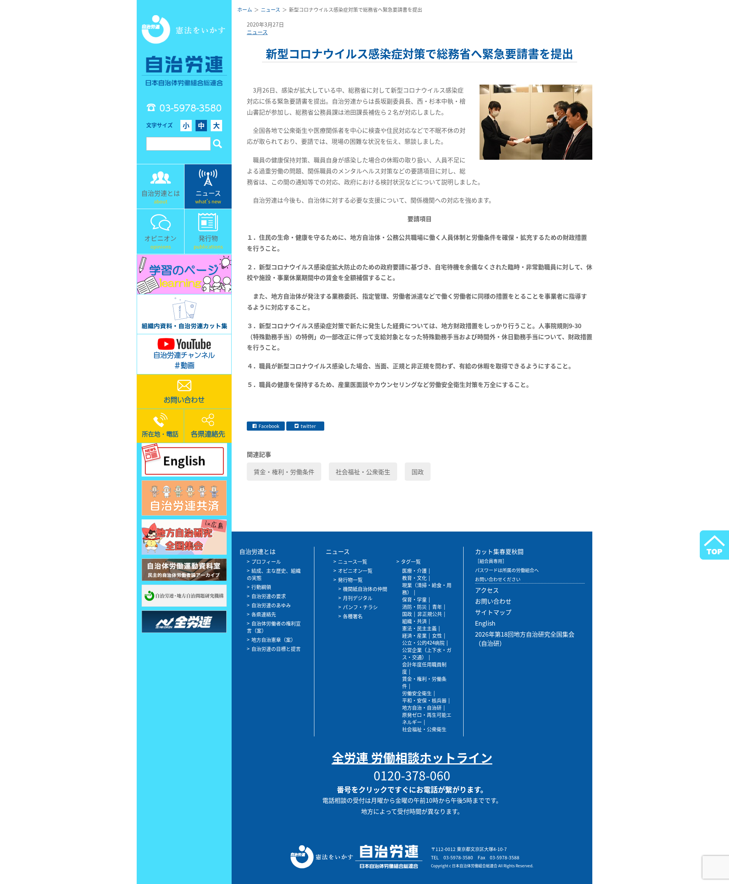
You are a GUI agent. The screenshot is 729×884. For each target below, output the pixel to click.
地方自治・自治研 (422, 707)
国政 (418, 471)
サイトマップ (493, 612)
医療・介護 (414, 570)
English (485, 623)
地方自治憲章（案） (273, 639)
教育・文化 (414, 577)
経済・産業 (414, 635)
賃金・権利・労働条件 (284, 471)
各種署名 (353, 616)
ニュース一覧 (352, 561)
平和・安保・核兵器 (424, 700)
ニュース (257, 32)
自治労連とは (257, 551)
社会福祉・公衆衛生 (363, 471)
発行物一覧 (350, 579)
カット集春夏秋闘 (499, 551)
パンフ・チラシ (360, 606)
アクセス (487, 590)
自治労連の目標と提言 (276, 648)
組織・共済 (414, 620)
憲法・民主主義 (419, 628)
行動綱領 (261, 586)
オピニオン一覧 (355, 570)
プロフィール (266, 561)
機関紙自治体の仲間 (365, 588)
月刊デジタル (357, 597)
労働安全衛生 (417, 693)
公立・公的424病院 (423, 642)
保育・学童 (414, 599)
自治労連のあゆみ (271, 605)
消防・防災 (414, 606)
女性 (437, 635)
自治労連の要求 (268, 595)
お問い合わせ (493, 601)
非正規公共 (429, 613)
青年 (437, 606)
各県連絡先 (263, 614)
